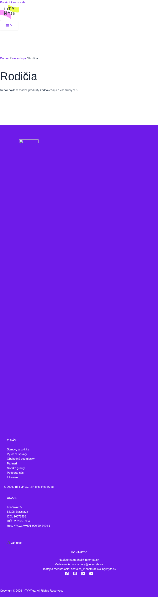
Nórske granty (16, 468)
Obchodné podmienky (21, 458)
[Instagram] (75, 574)
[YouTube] (91, 574)
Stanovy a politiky (18, 449)
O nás (11, 440)
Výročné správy (17, 454)
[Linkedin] (83, 574)
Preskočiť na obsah (12, 2)
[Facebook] (67, 574)
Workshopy (19, 58)
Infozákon (13, 477)
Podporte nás (15, 472)
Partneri (12, 463)
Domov (4, 58)
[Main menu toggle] (9, 26)
